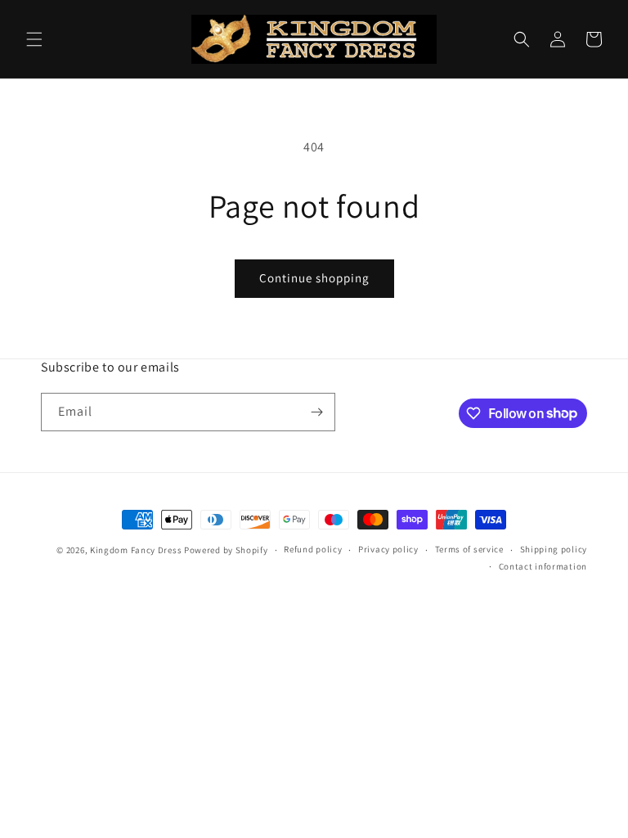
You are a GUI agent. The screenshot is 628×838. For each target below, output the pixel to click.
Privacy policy (388, 549)
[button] (34, 39)
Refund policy (313, 549)
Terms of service (469, 549)
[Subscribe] (316, 412)
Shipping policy (554, 549)
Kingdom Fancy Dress (136, 550)
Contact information (543, 566)
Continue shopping (314, 278)
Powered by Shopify (226, 550)
